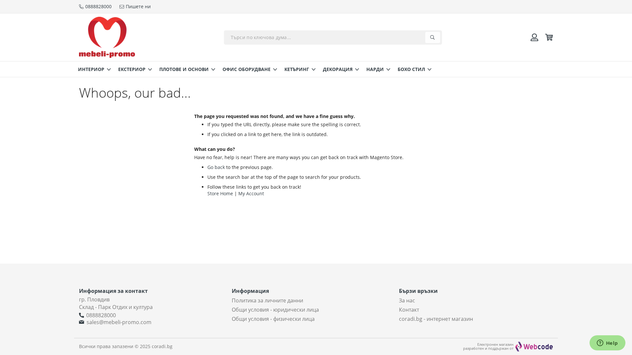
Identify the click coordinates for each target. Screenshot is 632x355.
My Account (251, 193)
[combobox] (333, 37)
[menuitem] (92, 69)
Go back (216, 167)
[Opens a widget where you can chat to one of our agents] (607, 343)
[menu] (316, 69)
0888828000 (101, 315)
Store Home (220, 193)
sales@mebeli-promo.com (119, 322)
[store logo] (107, 37)
